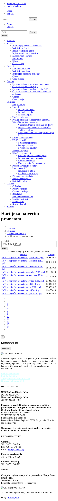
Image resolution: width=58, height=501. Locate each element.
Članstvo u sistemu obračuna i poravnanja (30, 84)
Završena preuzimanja (28, 173)
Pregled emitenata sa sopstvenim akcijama (31, 120)
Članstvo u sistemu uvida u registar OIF (30, 89)
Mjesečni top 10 (25, 114)
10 (8, 316)
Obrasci (15, 61)
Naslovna (11, 40)
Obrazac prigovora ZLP (12, 381)
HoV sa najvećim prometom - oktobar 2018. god (23, 272)
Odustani (6, 349)
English (10, 13)
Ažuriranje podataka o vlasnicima (27, 45)
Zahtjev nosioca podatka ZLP (15, 378)
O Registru (17, 186)
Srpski (9, 11)
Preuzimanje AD (19, 168)
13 (8, 324)
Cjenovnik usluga (20, 191)
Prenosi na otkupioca (21, 178)
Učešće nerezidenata (21, 140)
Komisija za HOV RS (16, 3)
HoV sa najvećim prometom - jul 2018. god (21, 284)
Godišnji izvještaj (20, 199)
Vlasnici (10, 43)
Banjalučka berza (14, 6)
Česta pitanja (18, 63)
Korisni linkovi (19, 204)
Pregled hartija (18, 104)
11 (8, 319)
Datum (51, 254)
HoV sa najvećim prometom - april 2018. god (22, 293)
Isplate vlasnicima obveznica (25, 53)
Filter (4, 249)
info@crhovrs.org (16, 449)
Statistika (11, 102)
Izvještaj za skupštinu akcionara (26, 74)
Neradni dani (18, 201)
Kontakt (10, 206)
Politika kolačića (9, 376)
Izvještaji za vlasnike (21, 48)
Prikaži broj (8, 244)
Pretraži (33, 19)
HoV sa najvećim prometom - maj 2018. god (21, 290)
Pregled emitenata (20, 117)
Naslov (23, 254)
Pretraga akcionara (26, 109)
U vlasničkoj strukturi (27, 148)
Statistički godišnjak (21, 181)
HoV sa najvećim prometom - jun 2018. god (21, 287)
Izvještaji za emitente (21, 71)
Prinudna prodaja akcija (22, 176)
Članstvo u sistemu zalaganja (25, 86)
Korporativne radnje (21, 68)
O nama (10, 183)
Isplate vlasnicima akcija (23, 51)
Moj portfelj (17, 58)
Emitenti (10, 66)
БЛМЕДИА (13, 497)
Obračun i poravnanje (22, 153)
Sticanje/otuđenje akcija (22, 137)
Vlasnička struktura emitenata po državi (35, 125)
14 (8, 327)
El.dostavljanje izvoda (22, 56)
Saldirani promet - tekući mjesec (32, 155)
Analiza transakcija (26, 160)
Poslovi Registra (19, 189)
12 (8, 321)
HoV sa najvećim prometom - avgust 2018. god (23, 281)
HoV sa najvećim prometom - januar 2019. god (23, 257)
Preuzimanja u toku (26, 171)
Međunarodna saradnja (22, 196)
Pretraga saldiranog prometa (30, 158)
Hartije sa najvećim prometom (31, 163)
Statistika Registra (20, 150)
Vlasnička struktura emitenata (25, 122)
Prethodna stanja (25, 112)
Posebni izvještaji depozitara (24, 166)
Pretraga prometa (25, 145)
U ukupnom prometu (27, 143)
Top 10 (15, 107)
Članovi (10, 81)
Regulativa (17, 194)
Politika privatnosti (10, 373)
